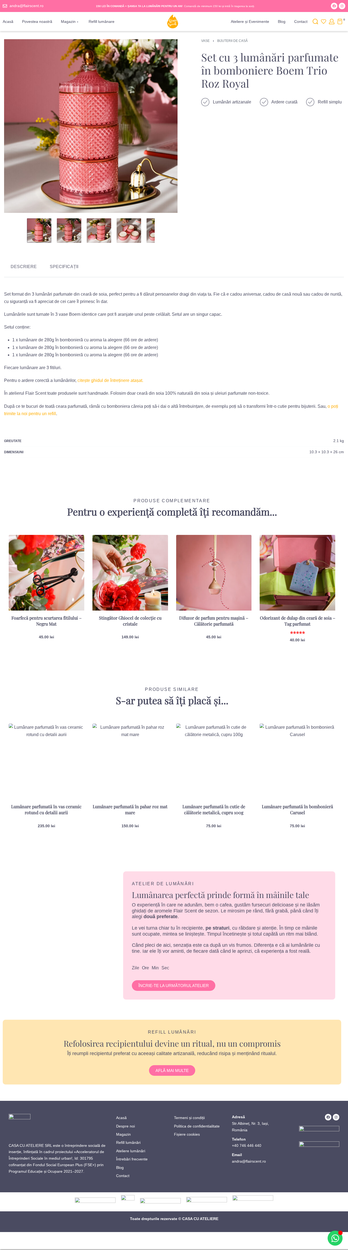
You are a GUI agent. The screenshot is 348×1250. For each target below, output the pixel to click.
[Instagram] (342, 6)
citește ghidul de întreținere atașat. (110, 380)
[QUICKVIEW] (71, 559)
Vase (205, 41)
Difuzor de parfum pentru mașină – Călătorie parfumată (213, 621)
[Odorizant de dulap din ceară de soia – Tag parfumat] (297, 573)
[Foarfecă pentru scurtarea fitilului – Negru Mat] (46, 573)
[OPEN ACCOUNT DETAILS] (332, 21)
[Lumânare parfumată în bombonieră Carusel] (297, 761)
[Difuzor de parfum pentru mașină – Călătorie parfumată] (214, 573)
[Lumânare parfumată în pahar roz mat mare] (130, 761)
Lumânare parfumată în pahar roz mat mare (130, 809)
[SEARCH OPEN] (315, 21)
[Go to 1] (39, 230)
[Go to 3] (99, 230)
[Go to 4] (129, 230)
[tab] (23, 266)
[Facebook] (334, 6)
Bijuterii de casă (232, 41)
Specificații (64, 266)
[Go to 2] (69, 230)
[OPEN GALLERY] (91, 126)
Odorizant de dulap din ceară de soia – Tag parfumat (297, 621)
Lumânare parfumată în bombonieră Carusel (297, 809)
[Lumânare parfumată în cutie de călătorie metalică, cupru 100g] (214, 761)
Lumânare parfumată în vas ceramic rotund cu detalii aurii (46, 809)
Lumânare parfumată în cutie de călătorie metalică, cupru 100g (213, 809)
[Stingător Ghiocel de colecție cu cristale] (130, 573)
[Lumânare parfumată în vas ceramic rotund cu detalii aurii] (46, 761)
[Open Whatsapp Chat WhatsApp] (335, 1238)
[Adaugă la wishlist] (71, 547)
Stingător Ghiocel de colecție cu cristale (130, 621)
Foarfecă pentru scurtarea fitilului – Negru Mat (46, 621)
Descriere (24, 266)
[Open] (324, 21)
